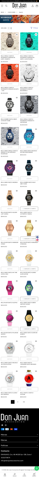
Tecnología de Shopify (30, 470)
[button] (37, 6)
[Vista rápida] (16, 34)
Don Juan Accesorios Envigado (15, 470)
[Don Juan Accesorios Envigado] (19, 6)
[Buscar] (6, 6)
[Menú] (2, 6)
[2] (11, 28)
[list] (8, 28)
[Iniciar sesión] (33, 6)
